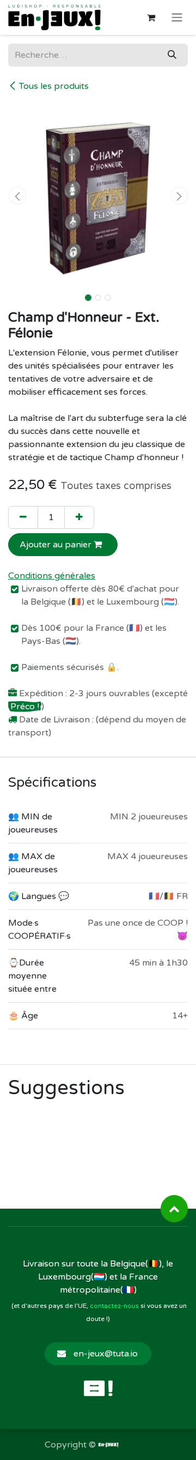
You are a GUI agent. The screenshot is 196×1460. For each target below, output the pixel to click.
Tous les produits (54, 86)
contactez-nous (114, 1306)
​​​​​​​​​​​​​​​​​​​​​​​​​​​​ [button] (174, 1208)
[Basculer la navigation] (177, 18)
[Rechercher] (172, 55)
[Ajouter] (79, 517)
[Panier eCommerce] (151, 17)
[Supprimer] (23, 517)
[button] (17, 195)
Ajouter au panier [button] (57, 544)
